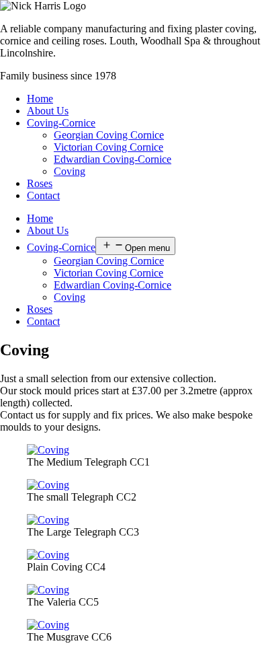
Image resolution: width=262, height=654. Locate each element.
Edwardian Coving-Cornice (112, 159)
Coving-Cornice (61, 123)
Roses (39, 183)
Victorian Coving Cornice (108, 147)
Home (40, 98)
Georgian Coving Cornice (109, 135)
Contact (43, 195)
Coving (69, 171)
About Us (48, 110)
